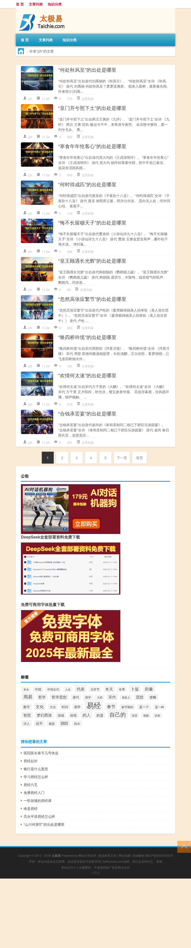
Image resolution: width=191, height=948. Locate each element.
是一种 (159, 707)
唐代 (76, 697)
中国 (38, 689)
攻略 (152, 697)
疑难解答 (139, 855)
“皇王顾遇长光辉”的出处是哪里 (92, 260)
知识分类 (55, 3)
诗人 (26, 723)
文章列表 (36, 3)
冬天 (109, 689)
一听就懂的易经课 (37, 800)
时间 (65, 706)
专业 (26, 689)
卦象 (149, 689)
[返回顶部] (183, 846)
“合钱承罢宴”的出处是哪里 (87, 413)
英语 (134, 715)
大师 (99, 697)
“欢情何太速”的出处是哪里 (87, 375)
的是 (99, 715)
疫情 (73, 715)
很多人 (126, 697)
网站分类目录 (87, 855)
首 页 (20, 3)
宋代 (112, 696)
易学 (77, 706)
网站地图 (125, 855)
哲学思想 (59, 696)
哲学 (42, 696)
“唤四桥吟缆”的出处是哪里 (87, 337)
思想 (139, 696)
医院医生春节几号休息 (41, 752)
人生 (68, 689)
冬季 (122, 689)
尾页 (139, 457)
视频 (146, 715)
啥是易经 (31, 808)
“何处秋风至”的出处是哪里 (87, 69)
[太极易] (42, 9)
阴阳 (64, 723)
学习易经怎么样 (36, 776)
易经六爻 (31, 784)
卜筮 (135, 689)
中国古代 (53, 689)
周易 (27, 697)
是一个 (144, 707)
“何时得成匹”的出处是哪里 (87, 184)
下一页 (122, 457)
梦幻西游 (44, 715)
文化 (40, 706)
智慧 (27, 715)
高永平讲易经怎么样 (39, 816)
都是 (52, 723)
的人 (87, 715)
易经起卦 (31, 760)
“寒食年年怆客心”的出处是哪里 (92, 146)
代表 (81, 689)
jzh (30, 98)
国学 (88, 697)
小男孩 (95, 872)
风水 (77, 723)
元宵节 (95, 689)
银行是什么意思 (36, 768)
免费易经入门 (34, 792)
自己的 (117, 714)
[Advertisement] (95, 913)
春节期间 (127, 707)
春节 (111, 706)
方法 (53, 707)
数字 (26, 706)
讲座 (157, 715)
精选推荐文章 (107, 855)
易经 (94, 705)
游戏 (61, 715)
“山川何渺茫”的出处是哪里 (44, 824)
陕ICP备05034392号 (159, 855)
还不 (39, 723)
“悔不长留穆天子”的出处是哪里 (92, 222)
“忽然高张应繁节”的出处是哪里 (92, 298)
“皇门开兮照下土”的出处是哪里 (92, 107)
